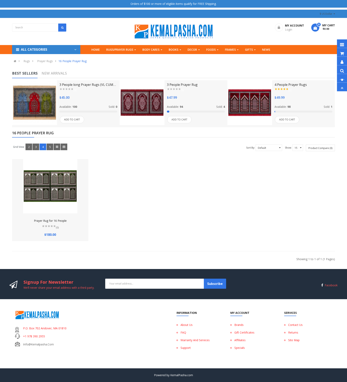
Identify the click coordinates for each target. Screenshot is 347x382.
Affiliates (240, 340)
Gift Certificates (244, 332)
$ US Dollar (327, 13)
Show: (288, 147)
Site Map (294, 340)
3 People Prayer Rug (182, 84)
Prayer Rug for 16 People (50, 221)
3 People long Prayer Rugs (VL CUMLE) (88, 84)
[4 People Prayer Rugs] (249, 102)
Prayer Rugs (45, 61)
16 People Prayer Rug (72, 61)
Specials (239, 348)
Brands (239, 325)
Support (186, 348)
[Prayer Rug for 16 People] (50, 186)
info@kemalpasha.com (38, 344)
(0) (74, 90)
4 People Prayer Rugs (291, 84)
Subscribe (215, 283)
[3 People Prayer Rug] (142, 102)
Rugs (26, 61)
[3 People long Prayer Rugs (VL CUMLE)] (34, 102)
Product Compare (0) (320, 148)
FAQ (183, 332)
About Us (187, 325)
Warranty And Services (195, 340)
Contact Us (295, 325)
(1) (290, 90)
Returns (293, 332)
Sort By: (250, 147)
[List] (57, 147)
